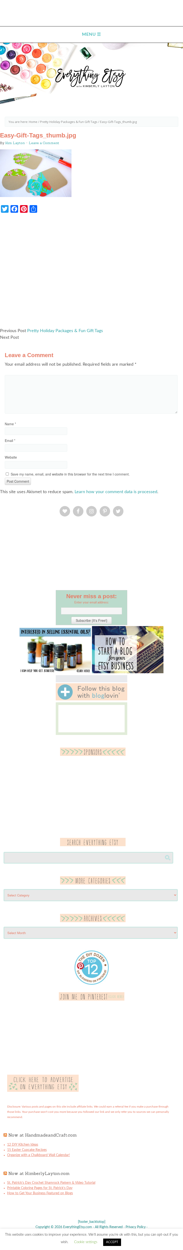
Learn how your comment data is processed (116, 492)
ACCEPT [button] (112, 1242)
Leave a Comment (44, 143)
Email (10, 440)
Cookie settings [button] (85, 1242)
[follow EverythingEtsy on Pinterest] (91, 999)
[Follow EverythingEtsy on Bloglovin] (91, 699)
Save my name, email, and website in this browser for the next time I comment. (70, 474)
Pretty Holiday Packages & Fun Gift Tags (65, 331)
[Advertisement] (91, 273)
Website (11, 457)
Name (10, 423)
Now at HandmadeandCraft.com (42, 1135)
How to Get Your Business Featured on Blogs (40, 1193)
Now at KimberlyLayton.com (39, 1173)
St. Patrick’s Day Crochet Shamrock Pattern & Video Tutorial (51, 1182)
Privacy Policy (136, 1227)
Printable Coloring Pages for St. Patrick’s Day (39, 1188)
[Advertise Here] (43, 1091)
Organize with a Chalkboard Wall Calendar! (38, 1155)
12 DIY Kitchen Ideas (22, 1144)
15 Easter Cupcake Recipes (27, 1150)
